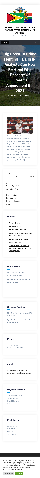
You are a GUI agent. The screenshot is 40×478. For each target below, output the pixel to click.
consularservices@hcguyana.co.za (19, 373)
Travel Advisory (14, 223)
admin (28, 96)
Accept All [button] (19, 473)
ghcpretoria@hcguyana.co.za (17, 370)
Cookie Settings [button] (8, 473)
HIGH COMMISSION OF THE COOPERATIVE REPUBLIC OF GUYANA (20, 30)
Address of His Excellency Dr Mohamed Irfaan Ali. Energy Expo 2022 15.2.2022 (20, 248)
